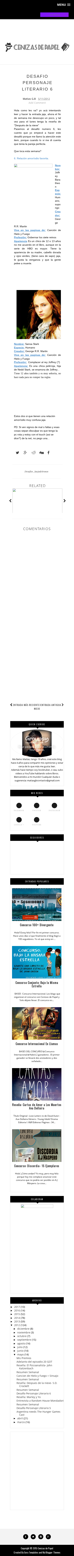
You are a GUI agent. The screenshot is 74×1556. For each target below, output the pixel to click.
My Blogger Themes (51, 1552)
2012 (17, 1325)
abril (20, 1418)
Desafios (29, 471)
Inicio (37, 706)
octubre (22, 1336)
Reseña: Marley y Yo (29, 1397)
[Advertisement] (37, 675)
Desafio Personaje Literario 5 (34, 1408)
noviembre (23, 1332)
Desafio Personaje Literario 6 (34, 1393)
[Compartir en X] (16, 452)
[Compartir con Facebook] (47, 452)
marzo (21, 1422)
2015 (17, 1314)
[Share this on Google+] (24, 452)
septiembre (24, 1339)
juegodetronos (41, 471)
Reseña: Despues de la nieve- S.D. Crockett (37, 1384)
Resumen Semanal (28, 1372)
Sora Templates (31, 1552)
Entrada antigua (51, 705)
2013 (17, 1321)
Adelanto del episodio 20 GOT (34, 1361)
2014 (17, 1318)
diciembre (23, 1328)
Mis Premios (24, 1358)
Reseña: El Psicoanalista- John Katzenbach (34, 1367)
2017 (17, 1307)
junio (20, 1350)
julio (19, 1347)
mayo (20, 1354)
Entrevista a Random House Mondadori (40, 1400)
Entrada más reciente (26, 705)
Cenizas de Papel (45, 1548)
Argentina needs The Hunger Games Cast (38, 1413)
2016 (17, 1310)
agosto (21, 1343)
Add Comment (37, 102)
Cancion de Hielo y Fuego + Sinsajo (37, 1375)
